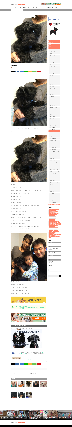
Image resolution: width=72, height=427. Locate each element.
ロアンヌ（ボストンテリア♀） (53, 125)
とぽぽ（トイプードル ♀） (53, 92)
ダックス (51, 222)
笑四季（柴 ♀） (51, 64)
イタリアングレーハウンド (53, 210)
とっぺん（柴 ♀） (52, 96)
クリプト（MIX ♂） (52, 86)
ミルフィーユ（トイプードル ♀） (53, 105)
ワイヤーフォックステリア (53, 236)
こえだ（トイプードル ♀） (53, 149)
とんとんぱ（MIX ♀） (52, 73)
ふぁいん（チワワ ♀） (52, 184)
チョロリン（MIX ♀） (52, 191)
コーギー (55, 214)
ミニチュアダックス (52, 233)
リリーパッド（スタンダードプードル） (54, 171)
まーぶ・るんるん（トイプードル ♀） (54, 193)
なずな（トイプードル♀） (53, 127)
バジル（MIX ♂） (52, 75)
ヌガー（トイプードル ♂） (53, 55)
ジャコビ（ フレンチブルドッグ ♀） (54, 136)
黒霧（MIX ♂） (51, 114)
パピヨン (53, 224)
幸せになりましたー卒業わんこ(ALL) (54, 204)
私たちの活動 (35, 7)
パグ (50, 224)
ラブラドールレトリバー (52, 235)
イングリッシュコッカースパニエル (54, 211)
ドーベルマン (58, 223)
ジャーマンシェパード (52, 220)
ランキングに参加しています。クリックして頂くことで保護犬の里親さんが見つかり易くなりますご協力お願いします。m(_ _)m (31, 307)
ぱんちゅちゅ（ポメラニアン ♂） (53, 140)
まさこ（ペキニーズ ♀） (52, 84)
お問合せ (56, 7)
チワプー (59, 222)
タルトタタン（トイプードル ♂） (54, 53)
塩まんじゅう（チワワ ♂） (53, 51)
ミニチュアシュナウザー (52, 232)
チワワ (50, 223)
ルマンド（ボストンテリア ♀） (53, 103)
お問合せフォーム (31, 359)
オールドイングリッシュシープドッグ (54, 213)
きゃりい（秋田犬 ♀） (52, 195)
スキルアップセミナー (42, 7)
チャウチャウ (54, 222)
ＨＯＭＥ (15, 7)
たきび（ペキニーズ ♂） (52, 94)
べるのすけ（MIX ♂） (52, 120)
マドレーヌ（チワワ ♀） (52, 62)
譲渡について (29, 7)
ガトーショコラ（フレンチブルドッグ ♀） (54, 109)
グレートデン (51, 214)
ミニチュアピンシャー (52, 234)
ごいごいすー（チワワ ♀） (53, 173)
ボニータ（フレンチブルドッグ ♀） (54, 167)
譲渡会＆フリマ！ (51, 44)
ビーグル (51, 225)
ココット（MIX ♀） (52, 200)
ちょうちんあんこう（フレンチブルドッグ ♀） (54, 90)
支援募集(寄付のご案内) (50, 7)
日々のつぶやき (51, 42)
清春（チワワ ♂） (52, 178)
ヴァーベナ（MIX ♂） (52, 189)
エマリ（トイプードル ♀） (53, 202)
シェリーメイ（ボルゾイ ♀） (53, 118)
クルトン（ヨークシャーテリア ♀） (54, 182)
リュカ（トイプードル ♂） (53, 138)
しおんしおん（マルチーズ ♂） (53, 107)
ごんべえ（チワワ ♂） (52, 82)
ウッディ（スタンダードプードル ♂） (54, 147)
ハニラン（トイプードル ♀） (53, 158)
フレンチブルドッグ (55, 225)
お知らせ (50, 40)
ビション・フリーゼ (58, 224)
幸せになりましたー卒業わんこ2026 (53, 131)
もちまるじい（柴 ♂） (52, 116)
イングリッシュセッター (52, 212)
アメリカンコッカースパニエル (55, 209)
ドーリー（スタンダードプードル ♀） (54, 160)
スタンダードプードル (52, 221)
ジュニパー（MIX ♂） (52, 98)
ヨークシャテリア (58, 234)
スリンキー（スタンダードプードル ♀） (54, 151)
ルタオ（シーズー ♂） (52, 88)
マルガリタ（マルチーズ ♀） (53, 180)
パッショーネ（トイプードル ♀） (53, 66)
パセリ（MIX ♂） (52, 77)
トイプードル (54, 223)
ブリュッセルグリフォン (52, 226)
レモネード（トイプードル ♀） (53, 162)
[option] (7, 415)
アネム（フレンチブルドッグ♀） (53, 129)
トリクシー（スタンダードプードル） (54, 169)
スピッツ (57, 221)
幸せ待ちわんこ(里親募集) (22, 7)
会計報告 (50, 46)
